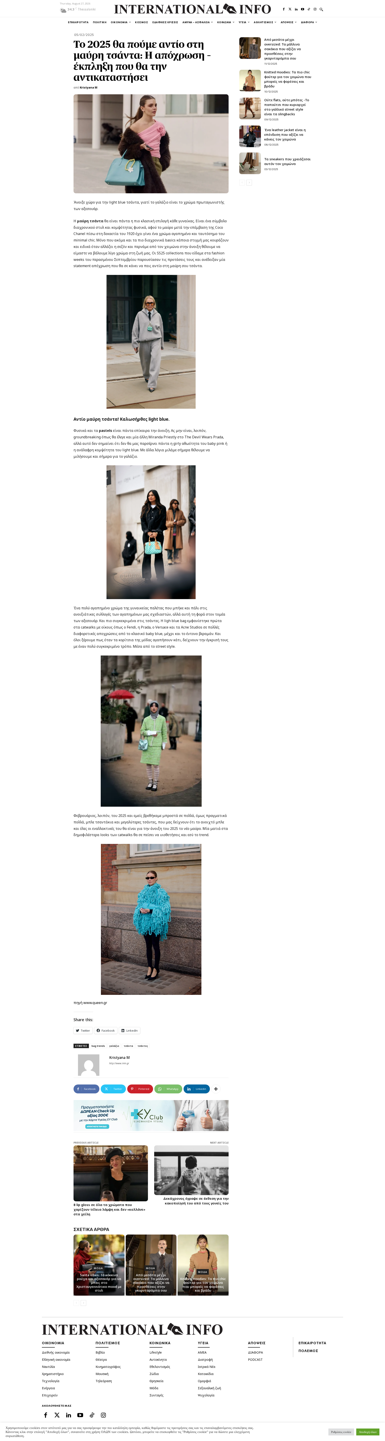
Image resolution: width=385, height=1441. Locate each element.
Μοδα (98, 1268)
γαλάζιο (114, 1045)
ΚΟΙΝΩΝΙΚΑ (160, 1343)
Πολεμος (308, 1351)
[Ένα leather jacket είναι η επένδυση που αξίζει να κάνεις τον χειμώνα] (250, 136)
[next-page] (83, 1303)
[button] (321, 9)
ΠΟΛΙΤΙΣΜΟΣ (108, 1343)
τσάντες (142, 1045)
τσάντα (128, 1045)
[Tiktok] (309, 9)
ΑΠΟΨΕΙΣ (257, 1343)
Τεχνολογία (50, 1381)
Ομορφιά (204, 1381)
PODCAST (255, 1359)
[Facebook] (284, 9)
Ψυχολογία (206, 1395)
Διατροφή (205, 1359)
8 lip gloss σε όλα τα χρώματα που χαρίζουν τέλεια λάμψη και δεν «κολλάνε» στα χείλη (109, 1209)
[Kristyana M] (91, 1065)
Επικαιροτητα (312, 1343)
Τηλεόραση (104, 1381)
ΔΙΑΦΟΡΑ (255, 1352)
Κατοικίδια (205, 1374)
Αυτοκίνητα (158, 1359)
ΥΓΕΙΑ (203, 1343)
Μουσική (102, 1374)
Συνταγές (156, 1395)
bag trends (98, 1045)
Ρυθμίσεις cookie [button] (341, 1432)
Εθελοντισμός (159, 1367)
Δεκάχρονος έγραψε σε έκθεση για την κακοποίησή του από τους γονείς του (196, 1200)
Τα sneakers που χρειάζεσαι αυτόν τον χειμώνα (287, 161)
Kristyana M (88, 87)
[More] (216, 1088)
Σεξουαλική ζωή (209, 1388)
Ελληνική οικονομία (56, 1359)
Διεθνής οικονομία (56, 1352)
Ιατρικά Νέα (206, 1367)
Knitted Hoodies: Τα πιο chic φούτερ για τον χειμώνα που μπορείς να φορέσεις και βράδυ (203, 1284)
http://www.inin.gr (119, 1063)
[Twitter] (290, 9)
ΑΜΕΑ (202, 1352)
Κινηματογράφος (108, 1367)
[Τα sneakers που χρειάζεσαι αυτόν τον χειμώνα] (250, 163)
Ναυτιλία (48, 1367)
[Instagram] (315, 9)
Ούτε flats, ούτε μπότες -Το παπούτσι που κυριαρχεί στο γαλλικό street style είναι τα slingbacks (286, 107)
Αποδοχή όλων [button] (368, 1432)
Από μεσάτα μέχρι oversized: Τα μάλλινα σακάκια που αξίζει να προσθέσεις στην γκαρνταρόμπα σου (151, 1283)
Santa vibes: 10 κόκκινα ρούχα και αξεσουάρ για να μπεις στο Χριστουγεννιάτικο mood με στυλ (98, 1283)
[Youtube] (303, 9)
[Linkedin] (296, 9)
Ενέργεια (48, 1388)
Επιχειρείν (50, 1395)
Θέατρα (101, 1359)
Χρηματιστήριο (53, 1374)
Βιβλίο (100, 1352)
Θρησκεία (156, 1381)
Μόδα (153, 1388)
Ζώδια (154, 1374)
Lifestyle (155, 1352)
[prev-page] (76, 1303)
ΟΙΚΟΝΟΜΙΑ (53, 1343)
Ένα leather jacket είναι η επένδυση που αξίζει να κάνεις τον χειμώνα (285, 134)
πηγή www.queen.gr (90, 1002)
